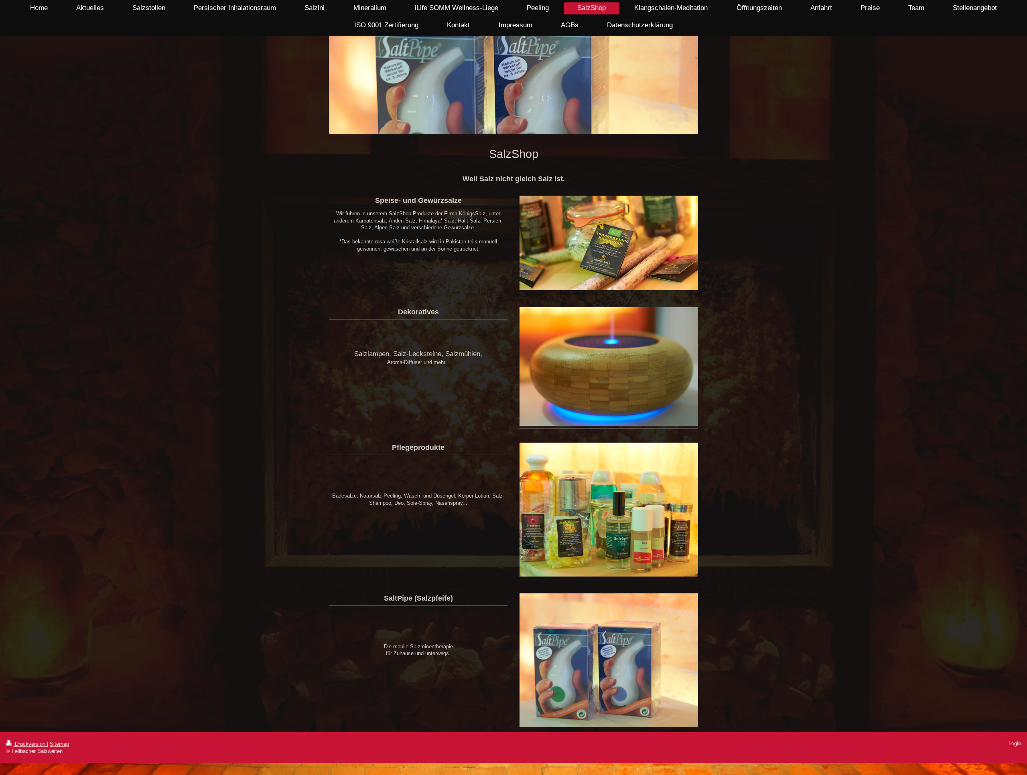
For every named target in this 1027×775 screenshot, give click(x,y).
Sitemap (59, 744)
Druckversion (30, 744)
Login (1015, 744)
